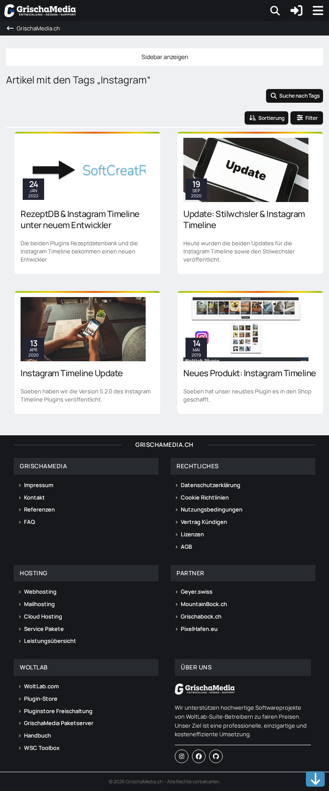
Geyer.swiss (196, 591)
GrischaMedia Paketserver (58, 723)
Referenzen (39, 509)
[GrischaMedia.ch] (40, 10)
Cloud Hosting (43, 616)
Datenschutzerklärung (210, 485)
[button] (266, 118)
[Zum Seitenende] (315, 779)
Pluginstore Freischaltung (58, 711)
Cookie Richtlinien (205, 497)
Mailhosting (39, 604)
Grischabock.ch (201, 616)
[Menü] (317, 10)
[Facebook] (199, 756)
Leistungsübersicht (50, 641)
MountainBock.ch (204, 604)
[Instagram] (181, 756)
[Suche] (275, 10)
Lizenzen (192, 534)
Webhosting (40, 591)
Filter (311, 118)
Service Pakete (44, 629)
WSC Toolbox (42, 748)
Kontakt (34, 497)
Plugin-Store (40, 698)
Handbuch (37, 735)
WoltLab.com (41, 686)
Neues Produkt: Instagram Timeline (249, 373)
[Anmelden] (296, 10)
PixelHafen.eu (199, 629)
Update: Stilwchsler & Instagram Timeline (244, 219)
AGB (186, 546)
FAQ (29, 522)
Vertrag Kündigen (204, 522)
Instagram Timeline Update (72, 373)
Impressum (38, 485)
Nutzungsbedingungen (211, 509)
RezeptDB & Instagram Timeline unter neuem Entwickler (80, 219)
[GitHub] (216, 756)
